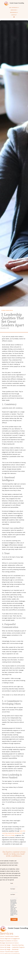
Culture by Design (9, 835)
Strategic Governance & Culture (9, 943)
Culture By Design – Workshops (9, 949)
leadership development (15, 833)
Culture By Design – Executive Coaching (11, 945)
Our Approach (13, 7)
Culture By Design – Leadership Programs (12, 947)
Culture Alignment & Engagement (10, 938)
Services (13, 10)
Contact (14, 14)
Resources (13, 12)
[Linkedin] (14, 17)
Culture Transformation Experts (9, 936)
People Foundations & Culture (8, 940)
